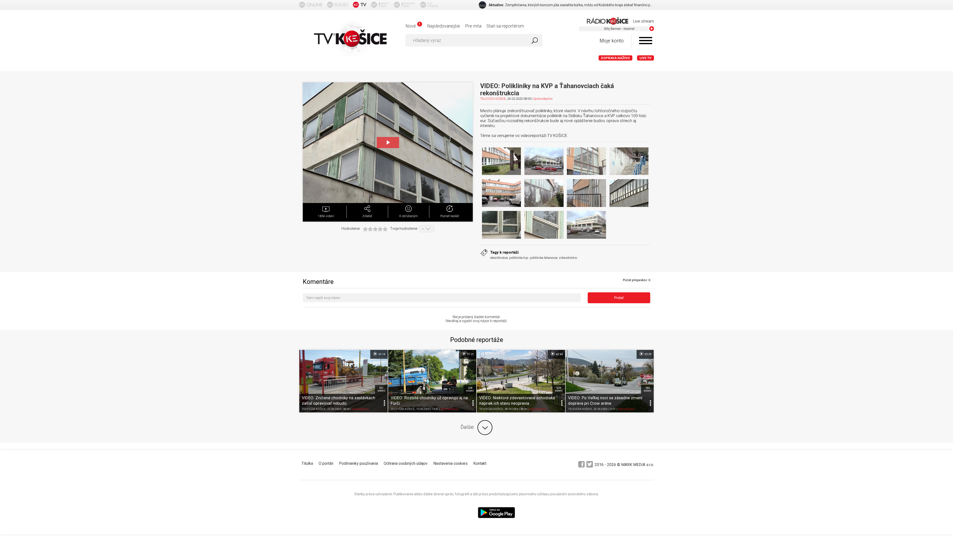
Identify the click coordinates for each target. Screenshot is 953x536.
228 (470, 389)
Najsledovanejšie (443, 26)
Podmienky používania (358, 463)
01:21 (470, 354)
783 (647, 389)
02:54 (559, 354)
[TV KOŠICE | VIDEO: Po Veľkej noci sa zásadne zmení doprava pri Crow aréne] (610, 381)
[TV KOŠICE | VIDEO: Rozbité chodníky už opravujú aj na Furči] (432, 381)
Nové (413, 26)
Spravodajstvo (542, 98)
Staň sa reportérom (505, 26)
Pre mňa (473, 26)
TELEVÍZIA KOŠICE (493, 98)
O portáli (326, 463)
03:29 (647, 354)
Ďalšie (467, 427)
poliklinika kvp (518, 258)
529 (559, 389)
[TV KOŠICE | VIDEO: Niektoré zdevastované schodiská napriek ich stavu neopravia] (521, 381)
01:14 (381, 354)
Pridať (619, 298)
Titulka (307, 463)
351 (381, 389)
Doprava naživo (615, 58)
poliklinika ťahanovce (543, 258)
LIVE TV (645, 58)
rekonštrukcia (499, 258)
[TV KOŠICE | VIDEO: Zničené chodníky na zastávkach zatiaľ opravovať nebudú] (343, 381)
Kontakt (479, 463)
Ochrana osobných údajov (406, 463)
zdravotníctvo (568, 258)
